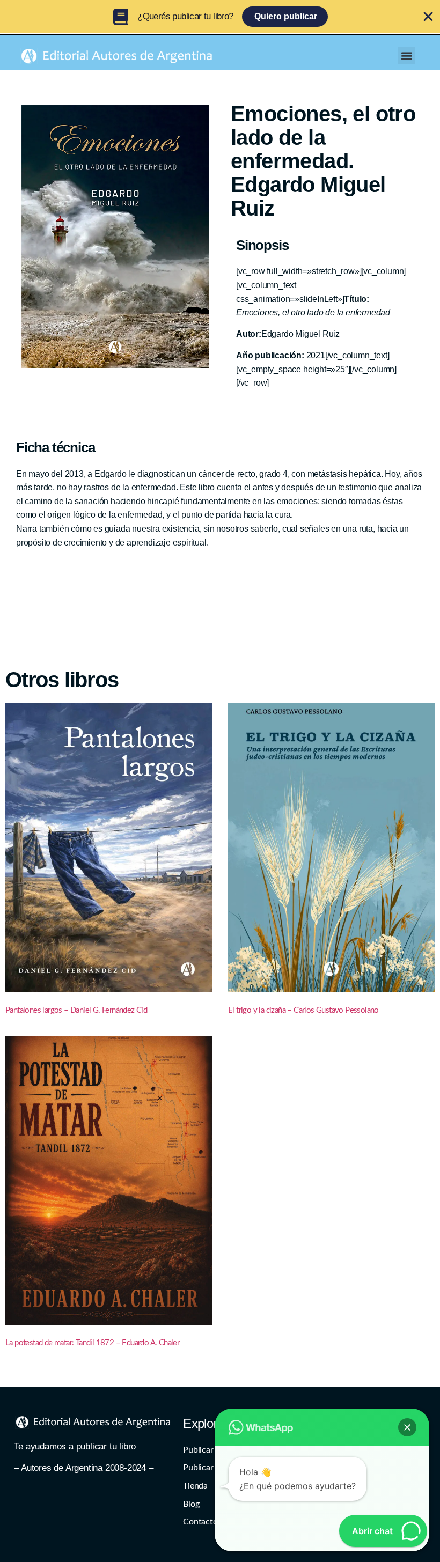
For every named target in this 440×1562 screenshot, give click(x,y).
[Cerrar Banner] (428, 16)
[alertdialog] (220, 16)
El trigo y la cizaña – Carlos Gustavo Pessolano (303, 1010)
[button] (406, 55)
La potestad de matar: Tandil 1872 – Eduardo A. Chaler (92, 1343)
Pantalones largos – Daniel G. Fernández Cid (76, 1010)
